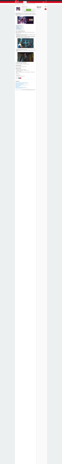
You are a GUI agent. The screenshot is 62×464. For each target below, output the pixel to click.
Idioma (46, 0)
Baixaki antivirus (17, 86)
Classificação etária (19, 28)
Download (29, 10)
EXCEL (26, 3)
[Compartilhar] (19, 78)
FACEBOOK (22, 3)
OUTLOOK (25, 3)
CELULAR (20, 3)
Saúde (18, 0)
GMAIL (30, 3)
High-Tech (16, 0)
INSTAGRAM (29, 3)
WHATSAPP (18, 3)
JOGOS (15, 3)
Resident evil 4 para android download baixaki (21, 87)
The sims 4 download (18, 85)
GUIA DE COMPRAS (33, 3)
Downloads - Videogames (24, 85)
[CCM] (17, 2)
